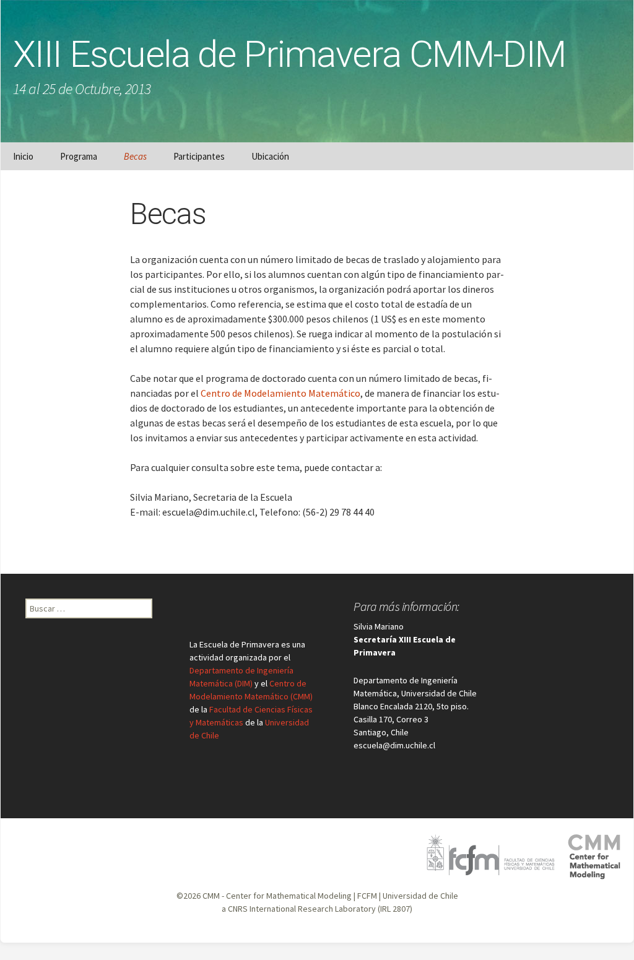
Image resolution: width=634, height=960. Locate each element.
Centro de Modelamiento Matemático (280, 393)
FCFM (367, 895)
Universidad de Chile (420, 895)
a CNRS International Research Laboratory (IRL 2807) (317, 908)
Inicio (23, 156)
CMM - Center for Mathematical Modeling (277, 895)
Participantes (199, 156)
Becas (135, 156)
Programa (78, 156)
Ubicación (270, 156)
